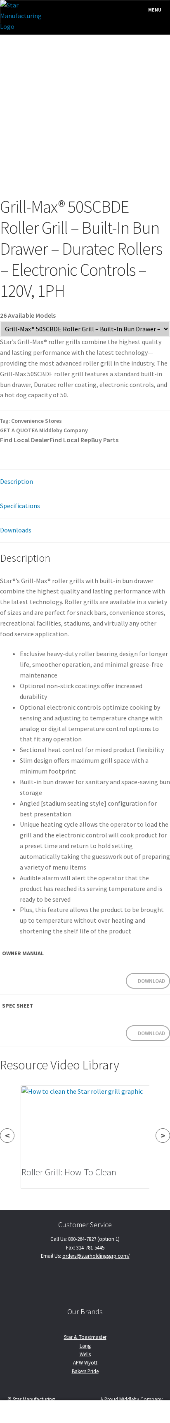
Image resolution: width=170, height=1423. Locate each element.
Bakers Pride (85, 1371)
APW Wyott (85, 1362)
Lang (85, 1345)
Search (85, 1412)
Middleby (129, 1399)
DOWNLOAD (151, 981)
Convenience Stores (36, 420)
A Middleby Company (61, 430)
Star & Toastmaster (85, 1337)
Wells (85, 1354)
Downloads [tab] (15, 530)
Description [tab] (16, 481)
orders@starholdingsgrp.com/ (96, 1255)
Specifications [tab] (20, 506)
